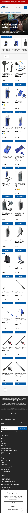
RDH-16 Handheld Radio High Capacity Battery (7, 240)
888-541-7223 (10, 486)
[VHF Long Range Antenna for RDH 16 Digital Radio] (20, 341)
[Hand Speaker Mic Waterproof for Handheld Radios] (7, 66)
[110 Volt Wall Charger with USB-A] (7, 259)
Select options (7, 112)
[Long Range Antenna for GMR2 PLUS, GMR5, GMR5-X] (20, 285)
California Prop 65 (5, 461)
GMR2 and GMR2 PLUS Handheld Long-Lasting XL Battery (20, 184)
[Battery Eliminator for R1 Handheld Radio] (7, 176)
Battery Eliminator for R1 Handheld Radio (7, 184)
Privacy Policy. (13, 499)
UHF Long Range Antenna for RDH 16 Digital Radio (7, 348)
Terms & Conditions (6, 471)
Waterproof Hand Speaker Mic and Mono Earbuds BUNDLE (20, 74)
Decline (13, 506)
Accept (13, 502)
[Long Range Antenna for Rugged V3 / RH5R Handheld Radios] (7, 312)
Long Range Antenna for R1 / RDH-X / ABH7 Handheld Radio (7, 292)
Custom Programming (6, 466)
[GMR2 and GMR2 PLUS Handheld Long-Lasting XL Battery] (20, 176)
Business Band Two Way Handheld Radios (16, 51)
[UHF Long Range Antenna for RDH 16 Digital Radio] (7, 341)
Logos (2, 452)
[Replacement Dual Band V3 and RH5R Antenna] (7, 366)
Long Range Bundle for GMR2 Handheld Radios (7, 213)
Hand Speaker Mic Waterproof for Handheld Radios (7, 74)
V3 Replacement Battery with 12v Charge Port (7, 157)
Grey (15, 189)
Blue (2, 105)
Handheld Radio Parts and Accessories (13, 12)
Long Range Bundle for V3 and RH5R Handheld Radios (20, 157)
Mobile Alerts (4, 445)
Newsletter (3, 443)
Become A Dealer (5, 447)
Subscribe (22, 428)
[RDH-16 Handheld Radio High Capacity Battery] (7, 232)
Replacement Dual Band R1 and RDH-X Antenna (20, 374)
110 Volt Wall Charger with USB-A (7, 266)
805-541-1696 (15, 484)
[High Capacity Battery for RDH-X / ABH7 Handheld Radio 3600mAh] (20, 205)
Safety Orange (17, 189)
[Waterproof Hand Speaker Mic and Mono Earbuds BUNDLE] (20, 66)
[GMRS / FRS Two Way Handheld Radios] (6, 43)
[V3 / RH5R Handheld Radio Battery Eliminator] (20, 259)
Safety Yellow (4, 105)
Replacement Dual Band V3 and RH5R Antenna (7, 374)
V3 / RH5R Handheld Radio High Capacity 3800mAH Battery (20, 128)
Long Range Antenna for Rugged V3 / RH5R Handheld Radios (7, 319)
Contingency (4, 464)
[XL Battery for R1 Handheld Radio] (7, 93)
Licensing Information (6, 467)
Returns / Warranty (5, 469)
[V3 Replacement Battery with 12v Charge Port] (7, 149)
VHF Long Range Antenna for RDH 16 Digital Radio (20, 348)
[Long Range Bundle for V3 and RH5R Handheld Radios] (20, 149)
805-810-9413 (10, 487)
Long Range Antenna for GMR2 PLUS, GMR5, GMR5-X (20, 292)
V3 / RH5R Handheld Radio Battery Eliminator (20, 266)
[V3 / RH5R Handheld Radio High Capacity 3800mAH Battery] (20, 121)
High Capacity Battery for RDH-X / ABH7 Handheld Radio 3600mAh (20, 213)
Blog (2, 441)
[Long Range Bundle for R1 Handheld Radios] (20, 93)
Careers (3, 440)
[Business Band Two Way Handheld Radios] (16, 43)
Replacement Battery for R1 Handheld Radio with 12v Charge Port (7, 128)
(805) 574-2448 (10, 489)
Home (2, 12)
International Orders (6, 448)
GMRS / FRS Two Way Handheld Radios (6, 51)
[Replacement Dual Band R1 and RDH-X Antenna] (20, 366)
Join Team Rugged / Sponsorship (9, 450)
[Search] (16, 7)
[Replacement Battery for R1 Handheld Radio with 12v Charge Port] (7, 121)
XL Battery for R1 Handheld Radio (7, 100)
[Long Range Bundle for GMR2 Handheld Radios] (7, 205)
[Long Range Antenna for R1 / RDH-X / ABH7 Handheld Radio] (7, 285)
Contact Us (3, 462)
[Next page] (22, 390)
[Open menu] (25, 7)
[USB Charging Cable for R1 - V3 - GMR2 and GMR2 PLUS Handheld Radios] (20, 232)
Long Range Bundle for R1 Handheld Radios (20, 100)
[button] (7, 77)
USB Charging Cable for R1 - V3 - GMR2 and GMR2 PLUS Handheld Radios (20, 240)
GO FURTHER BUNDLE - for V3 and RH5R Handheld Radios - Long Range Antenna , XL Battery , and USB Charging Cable (20, 321)
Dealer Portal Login (5, 453)
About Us (3, 438)
